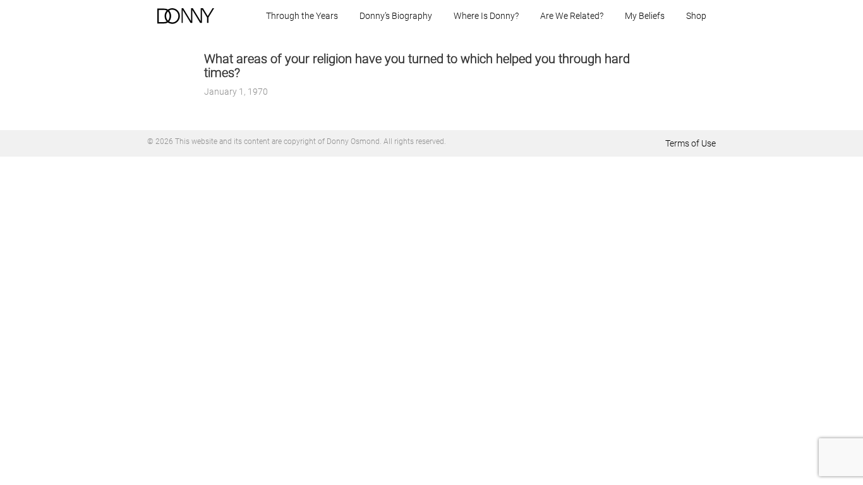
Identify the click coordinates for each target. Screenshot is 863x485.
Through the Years (302, 16)
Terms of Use (690, 143)
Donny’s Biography (395, 16)
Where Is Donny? (486, 16)
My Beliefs (645, 16)
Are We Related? (571, 16)
